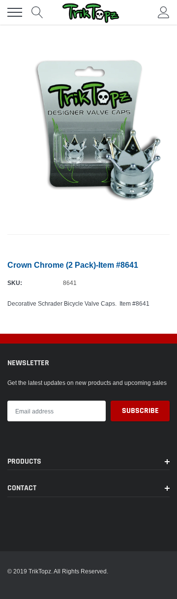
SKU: (14, 282)
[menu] (14, 12)
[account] (164, 12)
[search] (37, 12)
